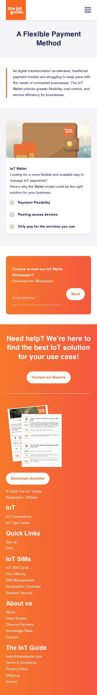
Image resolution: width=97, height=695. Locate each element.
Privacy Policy (17, 669)
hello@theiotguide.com (24, 656)
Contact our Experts (49, 377)
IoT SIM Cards (17, 568)
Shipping (13, 675)
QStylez (31, 497)
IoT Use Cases (17, 523)
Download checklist (28, 478)
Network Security (19, 593)
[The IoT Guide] (16, 10)
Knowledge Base (19, 631)
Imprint (11, 682)
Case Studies (16, 618)
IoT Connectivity (18, 517)
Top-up (11, 542)
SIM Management (20, 580)
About (10, 612)
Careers (12, 637)
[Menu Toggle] (88, 9)
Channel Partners (20, 624)
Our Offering (16, 574)
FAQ (9, 548)
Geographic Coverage (23, 586)
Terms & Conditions (21, 663)
